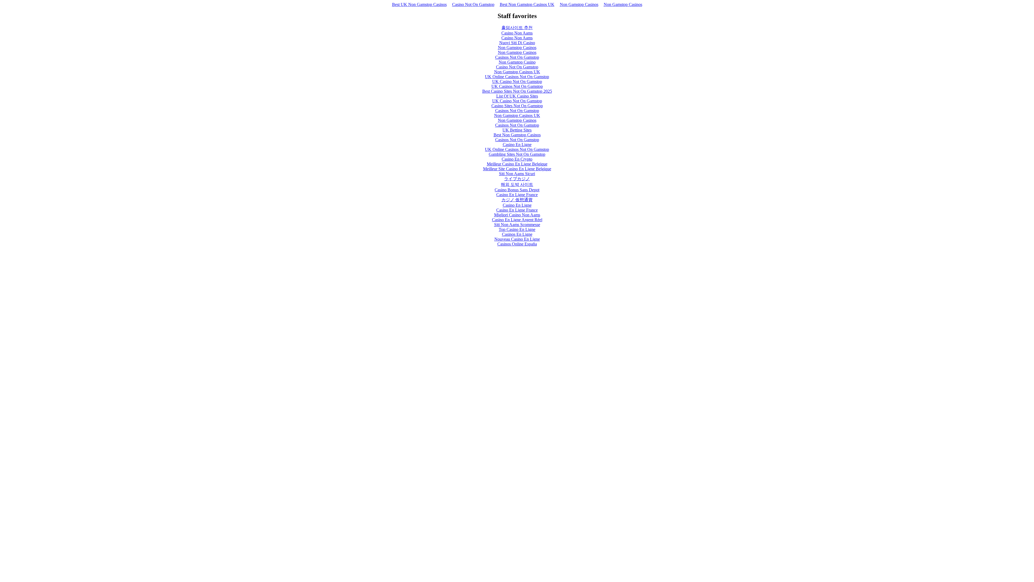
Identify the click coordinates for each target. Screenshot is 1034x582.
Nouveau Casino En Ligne (517, 239)
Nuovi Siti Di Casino (517, 42)
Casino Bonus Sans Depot (517, 190)
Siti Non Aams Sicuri (517, 173)
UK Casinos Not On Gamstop (517, 86)
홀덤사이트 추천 (517, 27)
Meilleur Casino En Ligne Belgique (517, 164)
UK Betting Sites (517, 130)
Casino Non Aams (517, 33)
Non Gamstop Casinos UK (517, 72)
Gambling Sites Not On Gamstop (517, 154)
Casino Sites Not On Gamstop (517, 105)
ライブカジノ (517, 178)
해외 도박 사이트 (517, 184)
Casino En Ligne (517, 144)
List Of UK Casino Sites (517, 96)
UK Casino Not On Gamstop (517, 81)
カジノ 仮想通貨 (517, 200)
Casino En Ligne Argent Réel (517, 219)
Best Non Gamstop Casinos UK (527, 4)
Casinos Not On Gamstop (517, 57)
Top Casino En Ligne (517, 229)
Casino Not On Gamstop (473, 4)
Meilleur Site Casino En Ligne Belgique (517, 169)
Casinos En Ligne (517, 234)
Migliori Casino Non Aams (517, 215)
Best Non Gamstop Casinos (517, 135)
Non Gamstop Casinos (579, 4)
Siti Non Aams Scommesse (517, 224)
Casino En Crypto (517, 159)
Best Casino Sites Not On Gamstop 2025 (517, 91)
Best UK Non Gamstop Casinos (419, 4)
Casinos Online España (517, 244)
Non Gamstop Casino (517, 62)
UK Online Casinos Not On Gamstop (517, 76)
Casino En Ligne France (517, 194)
